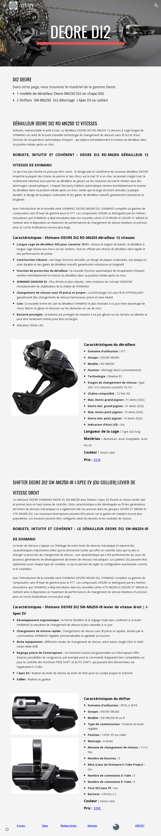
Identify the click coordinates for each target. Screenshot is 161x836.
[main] (80, 33)
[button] (4, 5)
